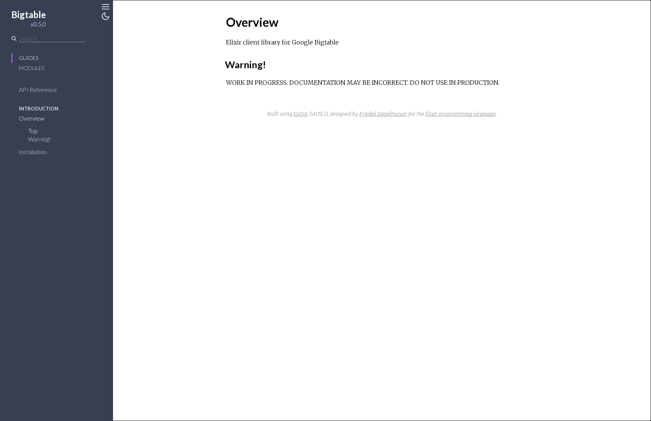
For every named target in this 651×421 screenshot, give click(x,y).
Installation (33, 151)
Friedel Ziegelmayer (383, 113)
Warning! (39, 138)
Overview (31, 118)
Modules (31, 68)
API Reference (38, 89)
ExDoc (300, 113)
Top (33, 130)
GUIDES (28, 58)
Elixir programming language (460, 113)
